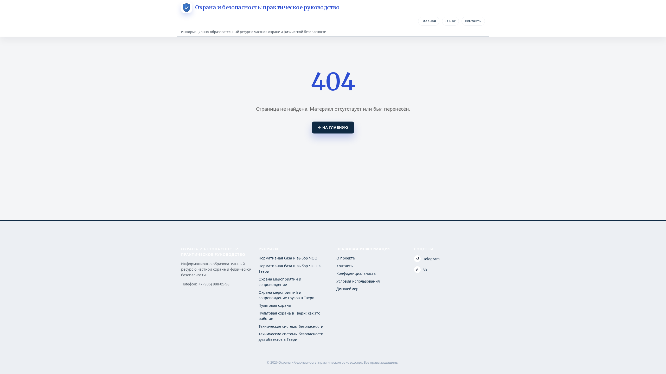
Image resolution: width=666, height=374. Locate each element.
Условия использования (358, 281)
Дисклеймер (347, 288)
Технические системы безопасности (291, 326)
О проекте (345, 258)
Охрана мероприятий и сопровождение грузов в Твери (287, 295)
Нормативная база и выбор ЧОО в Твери (290, 268)
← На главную (333, 127)
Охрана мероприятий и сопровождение (280, 282)
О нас (450, 21)
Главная (428, 21)
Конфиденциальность (356, 273)
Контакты (473, 21)
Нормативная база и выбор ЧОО (288, 258)
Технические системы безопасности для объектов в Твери (291, 336)
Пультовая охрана (275, 305)
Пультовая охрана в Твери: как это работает (289, 316)
